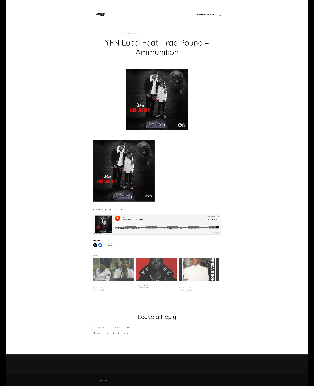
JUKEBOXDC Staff (148, 33)
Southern (182, 33)
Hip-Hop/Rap (164, 33)
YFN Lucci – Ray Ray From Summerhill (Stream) (155, 282)
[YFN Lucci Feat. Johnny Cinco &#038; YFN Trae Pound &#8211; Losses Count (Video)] (113, 269)
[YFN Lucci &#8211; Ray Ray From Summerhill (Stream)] (156, 269)
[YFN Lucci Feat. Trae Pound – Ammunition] (157, 99)
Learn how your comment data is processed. (149, 333)
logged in (109, 327)
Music (174, 33)
